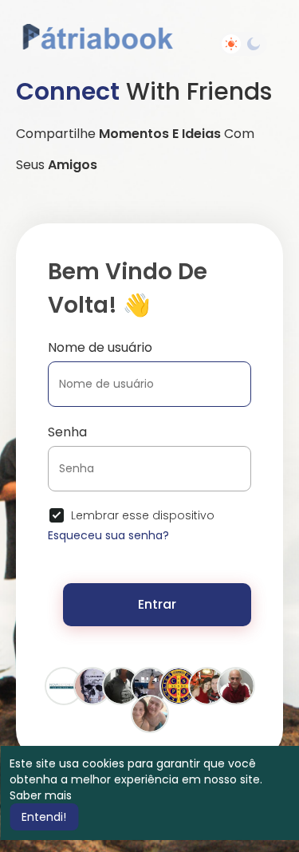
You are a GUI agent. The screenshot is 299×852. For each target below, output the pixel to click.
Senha (67, 432)
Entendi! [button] (44, 817)
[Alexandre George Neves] (92, 685)
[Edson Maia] (149, 713)
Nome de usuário (100, 347)
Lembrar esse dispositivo (142, 515)
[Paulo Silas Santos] (121, 685)
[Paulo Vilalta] (236, 685)
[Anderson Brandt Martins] (149, 685)
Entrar (157, 604)
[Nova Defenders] (63, 685)
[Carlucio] (178, 685)
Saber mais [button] (41, 795)
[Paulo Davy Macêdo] (207, 685)
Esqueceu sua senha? (108, 535)
